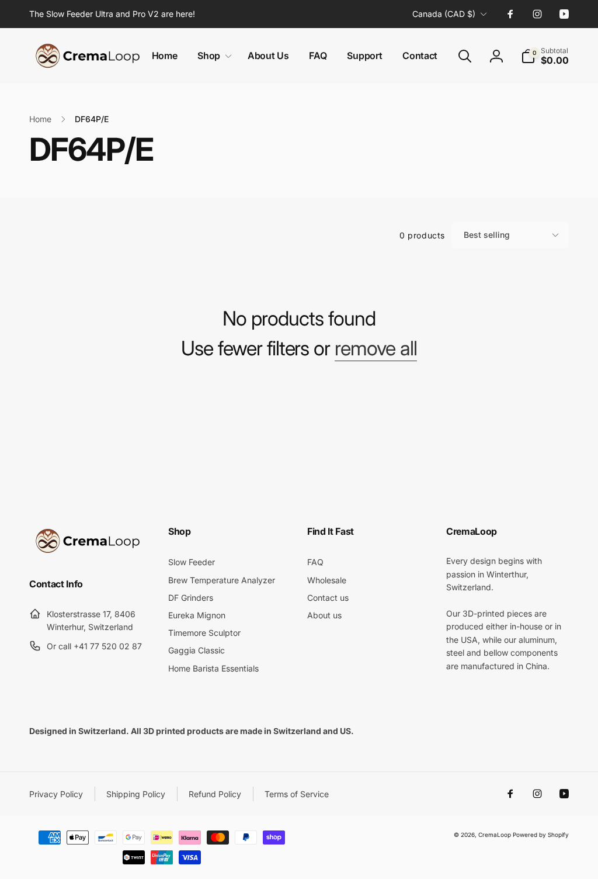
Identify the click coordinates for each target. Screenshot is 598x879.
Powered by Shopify (541, 834)
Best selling (487, 235)
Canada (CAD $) (443, 14)
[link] (112, 14)
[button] (212, 56)
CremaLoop (494, 834)
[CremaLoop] (87, 553)
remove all (376, 348)
